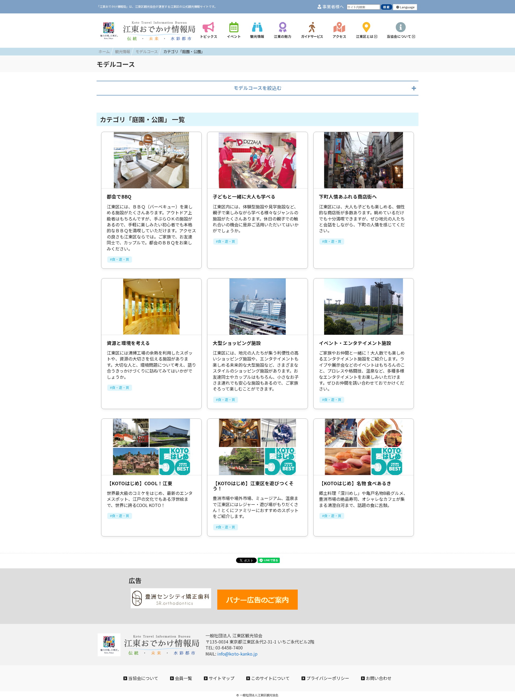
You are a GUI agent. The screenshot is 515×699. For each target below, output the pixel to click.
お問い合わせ (378, 678)
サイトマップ (221, 678)
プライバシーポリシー (327, 678)
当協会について (142, 678)
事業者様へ (332, 6)
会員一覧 (183, 678)
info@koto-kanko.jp (237, 653)
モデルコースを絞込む (258, 87)
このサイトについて (270, 678)
